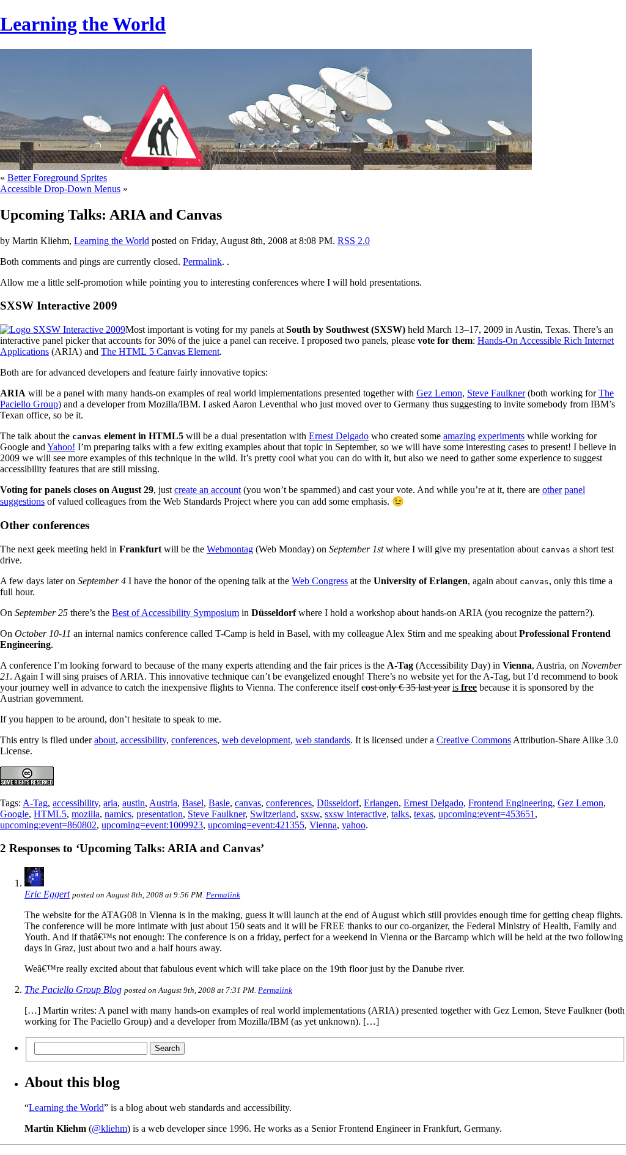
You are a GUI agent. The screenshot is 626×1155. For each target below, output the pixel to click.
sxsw (310, 814)
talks (400, 814)
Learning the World (83, 24)
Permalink (202, 261)
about (105, 740)
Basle (219, 803)
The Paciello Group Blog (73, 989)
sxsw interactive (355, 814)
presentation (159, 814)
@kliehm (109, 1128)
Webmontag (230, 549)
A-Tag (35, 803)
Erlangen (381, 803)
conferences (194, 740)
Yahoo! (61, 447)
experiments (501, 436)
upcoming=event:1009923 (152, 825)
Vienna (323, 825)
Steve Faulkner (496, 393)
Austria (163, 803)
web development (256, 740)
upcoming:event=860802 (48, 825)
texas (423, 814)
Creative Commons (473, 740)
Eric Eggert (47, 894)
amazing (459, 436)
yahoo (354, 825)
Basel (193, 803)
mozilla (86, 814)
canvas (248, 803)
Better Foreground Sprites (57, 178)
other (552, 490)
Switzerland (273, 814)
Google (14, 814)
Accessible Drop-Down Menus (60, 189)
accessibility (143, 740)
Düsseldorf (338, 803)
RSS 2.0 (353, 241)
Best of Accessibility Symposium (175, 612)
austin (133, 803)
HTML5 (50, 814)
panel (574, 490)
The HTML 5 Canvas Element (160, 351)
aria (110, 803)
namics (118, 814)
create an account (207, 490)
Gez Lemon (439, 393)
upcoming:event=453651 (486, 814)
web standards (322, 740)
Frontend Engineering (510, 803)
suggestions (22, 501)
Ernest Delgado (339, 436)
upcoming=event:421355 (256, 825)
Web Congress (320, 581)
